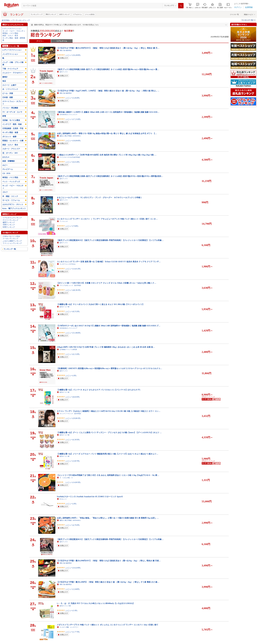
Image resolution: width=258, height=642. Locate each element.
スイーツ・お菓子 (9, 85)
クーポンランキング (10, 239)
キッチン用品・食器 (10, 132)
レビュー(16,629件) (73, 568)
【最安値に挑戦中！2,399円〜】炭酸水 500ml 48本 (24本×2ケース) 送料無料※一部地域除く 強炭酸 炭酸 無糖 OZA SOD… (108, 112)
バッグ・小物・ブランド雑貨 (12, 63)
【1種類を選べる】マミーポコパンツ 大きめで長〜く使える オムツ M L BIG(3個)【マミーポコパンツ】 (100, 304)
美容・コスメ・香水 (10, 36)
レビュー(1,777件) (73, 632)
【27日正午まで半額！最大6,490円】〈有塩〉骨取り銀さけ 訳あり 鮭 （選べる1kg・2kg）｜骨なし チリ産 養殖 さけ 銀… (108, 582)
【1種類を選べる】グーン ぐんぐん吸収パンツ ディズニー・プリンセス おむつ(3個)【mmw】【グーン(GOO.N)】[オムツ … (109, 432)
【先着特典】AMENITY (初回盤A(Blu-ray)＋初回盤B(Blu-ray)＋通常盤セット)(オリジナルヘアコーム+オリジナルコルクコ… (109, 368)
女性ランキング (64, 14)
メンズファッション (10, 54)
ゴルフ (5, 192)
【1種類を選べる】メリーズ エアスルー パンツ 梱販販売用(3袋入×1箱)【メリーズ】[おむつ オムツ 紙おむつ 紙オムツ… (107, 454)
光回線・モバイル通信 (11, 120)
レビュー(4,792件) (73, 525)
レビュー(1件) (71, 376)
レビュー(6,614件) (73, 162)
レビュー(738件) (72, 226)
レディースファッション (12, 29)
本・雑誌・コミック (10, 196)
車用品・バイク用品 (10, 33)
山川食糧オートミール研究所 (68, 349)
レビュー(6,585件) (73, 440)
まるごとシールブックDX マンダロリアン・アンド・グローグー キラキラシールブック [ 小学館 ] (99, 197)
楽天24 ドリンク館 (65, 606)
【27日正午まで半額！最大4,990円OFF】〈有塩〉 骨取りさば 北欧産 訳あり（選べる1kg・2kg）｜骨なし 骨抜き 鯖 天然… (109, 561)
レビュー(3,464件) (73, 98)
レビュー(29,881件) (73, 418)
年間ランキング (9, 227)
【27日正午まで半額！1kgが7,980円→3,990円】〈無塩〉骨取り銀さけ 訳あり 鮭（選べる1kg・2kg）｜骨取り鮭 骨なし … (108, 91)
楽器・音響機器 (8, 161)
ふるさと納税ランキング (12, 241)
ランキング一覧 (10, 249)
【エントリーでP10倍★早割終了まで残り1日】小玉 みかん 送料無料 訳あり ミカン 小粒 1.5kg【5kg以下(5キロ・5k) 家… (108, 475)
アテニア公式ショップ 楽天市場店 (70, 285)
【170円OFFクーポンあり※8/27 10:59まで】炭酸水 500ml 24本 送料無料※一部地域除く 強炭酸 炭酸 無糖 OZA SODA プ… (108, 326)
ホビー (5, 165)
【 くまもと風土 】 (66, 477)
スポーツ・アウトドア (11, 149)
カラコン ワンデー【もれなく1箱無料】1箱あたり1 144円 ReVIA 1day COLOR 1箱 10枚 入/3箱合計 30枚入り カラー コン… (108, 411)
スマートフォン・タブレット (12, 102)
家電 (4, 116)
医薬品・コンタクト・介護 (12, 141)
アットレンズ (64, 221)
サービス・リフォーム (11, 200)
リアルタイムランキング (12, 218)
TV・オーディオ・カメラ (12, 112)
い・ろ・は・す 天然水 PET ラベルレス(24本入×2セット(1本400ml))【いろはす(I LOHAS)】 (96, 603)
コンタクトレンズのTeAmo (68, 264)
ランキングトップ (36, 14)
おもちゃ (5, 157)
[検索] (181, 5)
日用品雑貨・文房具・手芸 (12, 128)
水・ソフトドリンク (10, 89)
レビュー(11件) (71, 610)
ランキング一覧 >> (248, 20)
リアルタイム (77, 14)
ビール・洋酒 (7, 93)
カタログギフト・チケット (12, 204)
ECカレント (63, 499)
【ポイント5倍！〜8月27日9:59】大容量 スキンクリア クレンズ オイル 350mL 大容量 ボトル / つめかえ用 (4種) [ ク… (106, 283)
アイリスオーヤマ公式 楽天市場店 (70, 157)
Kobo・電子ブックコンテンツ (14, 208)
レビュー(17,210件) (73, 119)
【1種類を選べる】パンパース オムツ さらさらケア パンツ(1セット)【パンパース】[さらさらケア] (98, 390)
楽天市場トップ (8, 20)
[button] (198, 5)
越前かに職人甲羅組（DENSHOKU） (71, 136)
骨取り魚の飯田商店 (66, 50)
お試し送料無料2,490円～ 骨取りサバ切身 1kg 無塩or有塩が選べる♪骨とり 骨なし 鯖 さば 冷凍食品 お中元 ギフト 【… (107, 133)
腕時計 (5, 77)
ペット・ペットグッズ (11, 182)
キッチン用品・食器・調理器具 (13, 39)
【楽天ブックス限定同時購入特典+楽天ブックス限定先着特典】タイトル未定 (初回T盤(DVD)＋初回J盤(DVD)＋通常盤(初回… (110, 176)
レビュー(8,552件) (73, 311)
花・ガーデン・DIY (10, 153)
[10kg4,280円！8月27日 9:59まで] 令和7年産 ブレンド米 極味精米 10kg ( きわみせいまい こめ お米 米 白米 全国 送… (106, 347)
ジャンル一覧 (234, 14)
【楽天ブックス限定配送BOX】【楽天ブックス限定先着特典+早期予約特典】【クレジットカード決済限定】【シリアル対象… (110, 240)
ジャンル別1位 (90, 14)
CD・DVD (6, 173)
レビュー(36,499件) (73, 55)
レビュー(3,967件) (73, 461)
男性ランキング (51, 14)
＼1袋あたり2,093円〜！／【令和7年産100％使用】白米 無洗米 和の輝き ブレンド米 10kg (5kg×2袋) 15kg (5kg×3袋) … (106, 155)
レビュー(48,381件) (73, 290)
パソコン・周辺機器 (10, 108)
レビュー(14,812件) (73, 269)
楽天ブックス (64, 72)
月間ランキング (9, 225)
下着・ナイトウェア (10, 69)
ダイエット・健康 (9, 137)
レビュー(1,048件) (73, 589)
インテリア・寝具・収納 (12, 124)
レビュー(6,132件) (73, 354)
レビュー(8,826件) (73, 397)
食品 (4, 81)
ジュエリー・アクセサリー (12, 73)
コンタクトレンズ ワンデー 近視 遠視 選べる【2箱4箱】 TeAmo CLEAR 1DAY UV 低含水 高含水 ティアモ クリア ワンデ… (109, 261)
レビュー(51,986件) (73, 333)
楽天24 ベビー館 (64, 306)
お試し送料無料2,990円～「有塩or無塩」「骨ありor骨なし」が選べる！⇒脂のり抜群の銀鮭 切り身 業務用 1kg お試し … (108, 518)
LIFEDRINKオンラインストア (68, 114)
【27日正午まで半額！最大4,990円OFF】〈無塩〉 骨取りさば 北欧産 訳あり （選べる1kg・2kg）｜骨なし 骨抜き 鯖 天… (108, 48)
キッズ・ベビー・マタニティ (13, 31)
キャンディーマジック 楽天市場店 (70, 413)
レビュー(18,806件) (73, 141)
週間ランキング (9, 222)
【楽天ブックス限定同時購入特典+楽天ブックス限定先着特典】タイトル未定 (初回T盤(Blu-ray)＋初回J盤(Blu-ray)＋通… (108, 69)
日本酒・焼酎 (7, 97)
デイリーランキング (10, 220)
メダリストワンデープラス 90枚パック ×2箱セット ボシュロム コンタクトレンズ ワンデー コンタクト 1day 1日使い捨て (107, 625)
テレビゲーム (7, 169)
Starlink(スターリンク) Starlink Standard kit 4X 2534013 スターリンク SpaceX (90, 496)
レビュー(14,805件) (73, 482)
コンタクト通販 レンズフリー (69, 627)
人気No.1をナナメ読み (11, 236)
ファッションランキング (12, 243)
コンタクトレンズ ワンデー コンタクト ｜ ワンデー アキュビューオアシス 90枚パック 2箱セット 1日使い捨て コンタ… (107, 219)
